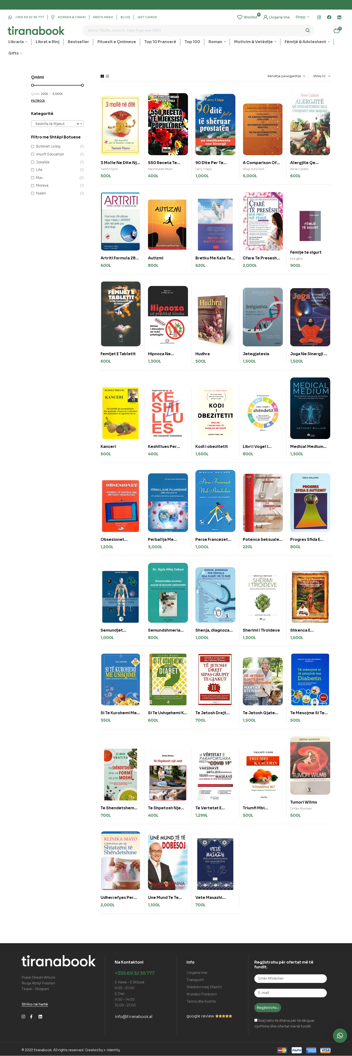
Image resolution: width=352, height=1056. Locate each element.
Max (39, 178)
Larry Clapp (203, 169)
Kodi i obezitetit (211, 446)
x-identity (112, 1050)
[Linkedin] (339, 17)
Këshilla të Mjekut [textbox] (56, 124)
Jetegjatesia (256, 353)
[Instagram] (319, 17)
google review (200, 1016)
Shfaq (317, 76)
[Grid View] (102, 76)
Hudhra (202, 353)
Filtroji (38, 101)
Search (307, 30)
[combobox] (57, 123)
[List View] (107, 76)
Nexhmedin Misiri (160, 169)
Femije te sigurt (306, 252)
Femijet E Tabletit (118, 353)
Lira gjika (296, 258)
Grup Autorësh (253, 169)
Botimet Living (48, 146)
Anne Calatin (299, 169)
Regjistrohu (267, 1007)
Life (39, 170)
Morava (42, 185)
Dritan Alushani (301, 808)
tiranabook (43, 1050)
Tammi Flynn (109, 169)
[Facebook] (329, 17)
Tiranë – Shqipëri (35, 989)
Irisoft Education (50, 154)
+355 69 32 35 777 (134, 973)
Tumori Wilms (303, 802)
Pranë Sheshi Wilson (38, 977)
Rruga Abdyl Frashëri (38, 983)
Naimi (41, 193)
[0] (247, 17)
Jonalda (42, 162)
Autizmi (155, 258)
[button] (340, 1035)
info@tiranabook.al (134, 1016)
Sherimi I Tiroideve (261, 630)
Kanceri (108, 446)
